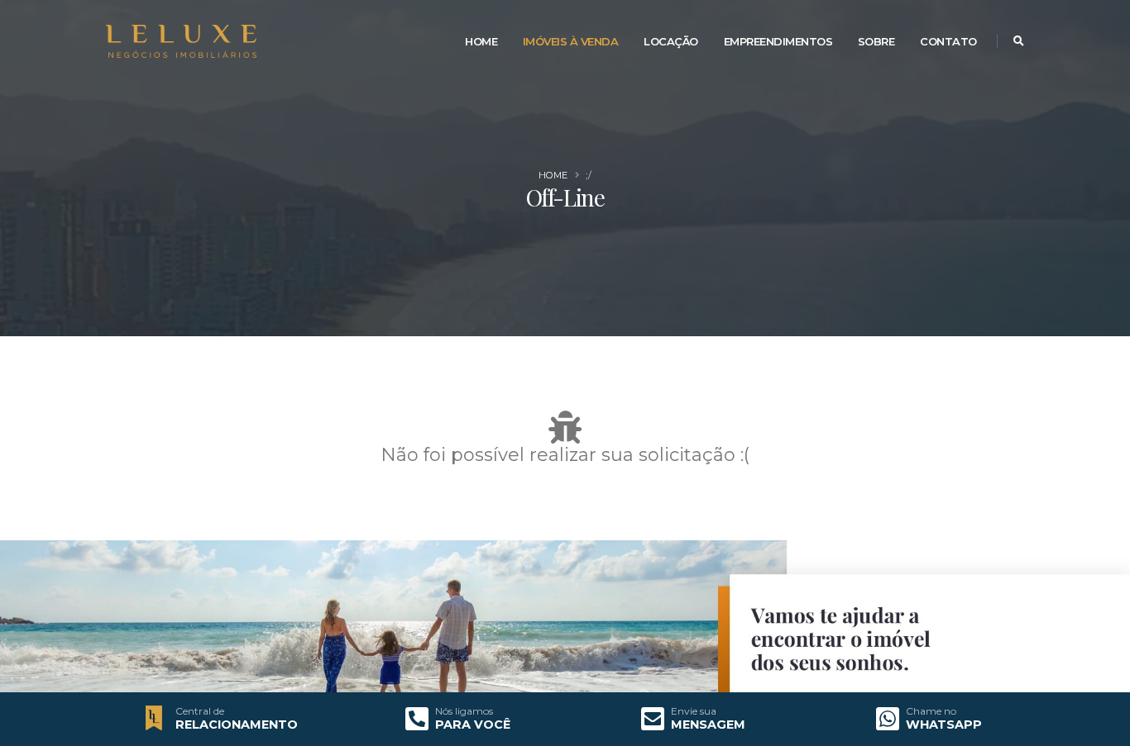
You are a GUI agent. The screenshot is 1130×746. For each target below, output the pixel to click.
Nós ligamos (464, 711)
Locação (671, 41)
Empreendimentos (778, 41)
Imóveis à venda (571, 41)
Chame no (931, 711)
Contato (948, 41)
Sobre (876, 41)
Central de (199, 711)
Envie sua (693, 711)
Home (481, 41)
